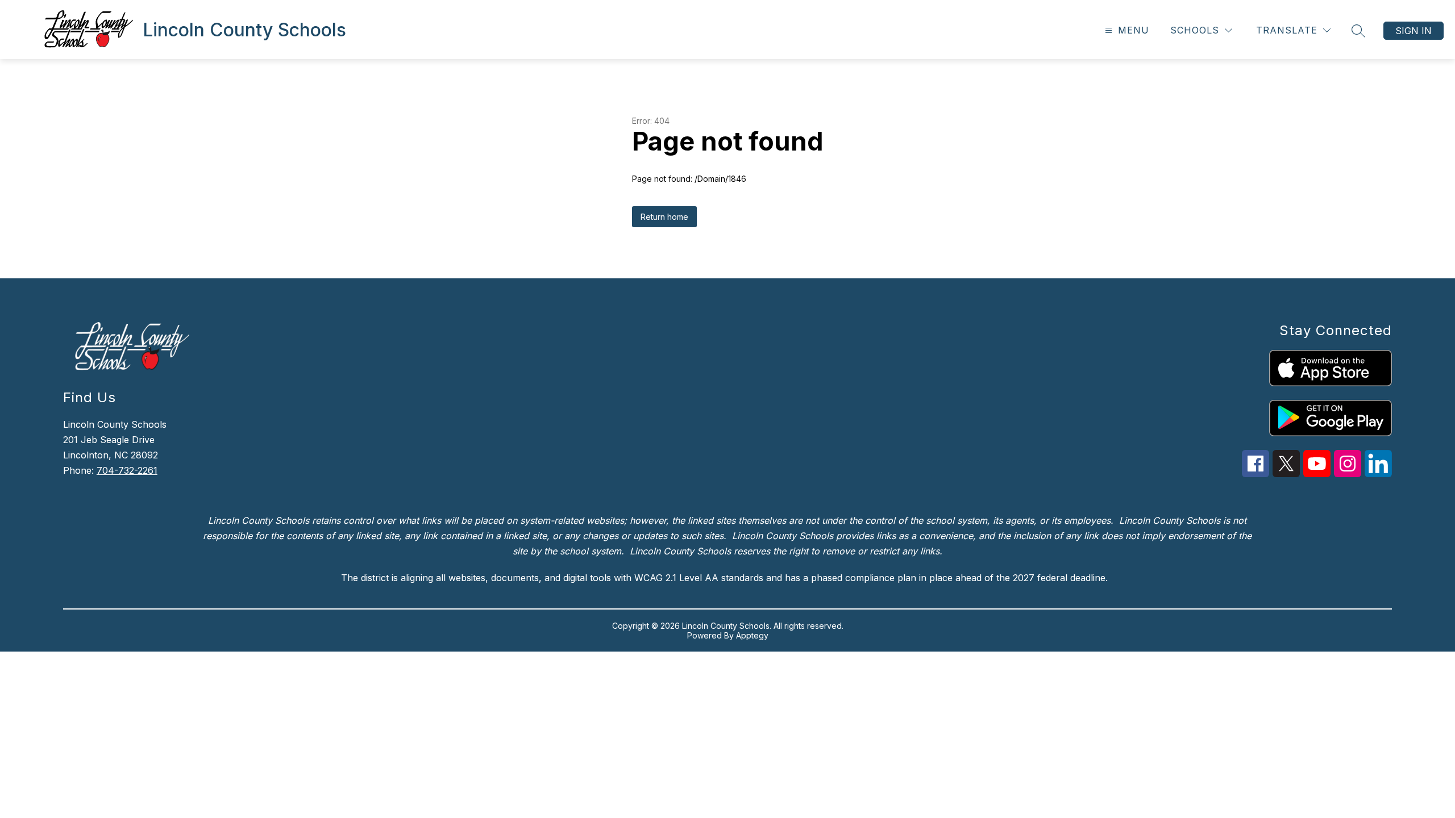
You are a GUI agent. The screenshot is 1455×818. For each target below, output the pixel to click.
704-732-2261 (127, 470)
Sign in (1413, 30)
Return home (664, 217)
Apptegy (752, 635)
